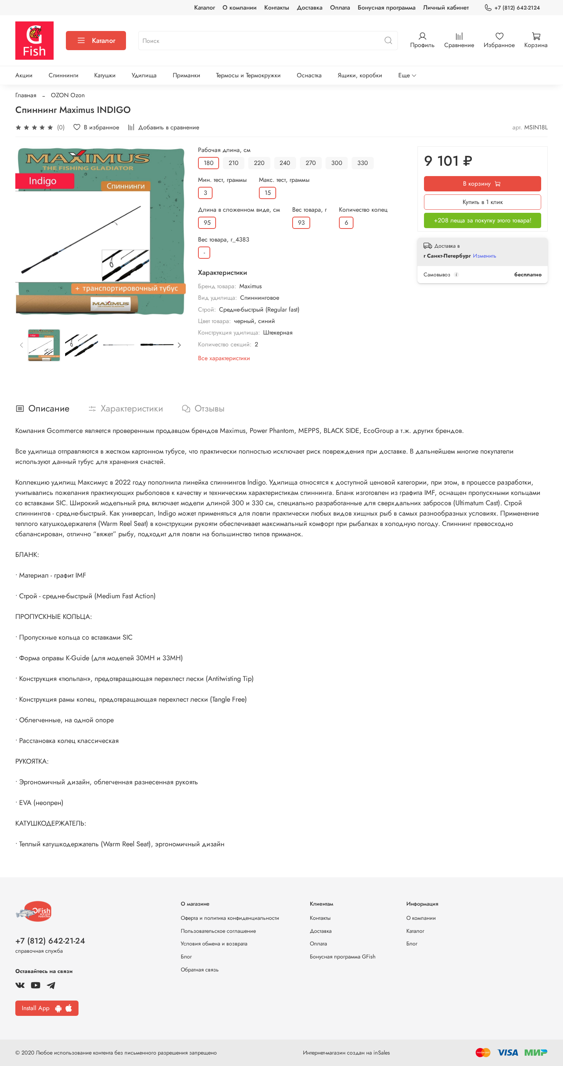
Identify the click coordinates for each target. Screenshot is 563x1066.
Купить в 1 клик (483, 202)
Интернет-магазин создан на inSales (346, 1052)
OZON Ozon (68, 95)
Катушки (105, 75)
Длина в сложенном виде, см (239, 209)
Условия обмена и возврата (214, 943)
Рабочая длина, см (224, 149)
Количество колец (363, 209)
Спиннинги (64, 75)
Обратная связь (200, 969)
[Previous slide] (27, 231)
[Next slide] (173, 231)
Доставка (309, 7)
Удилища (144, 75)
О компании (240, 7)
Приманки (186, 75)
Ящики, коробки (360, 75)
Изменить (484, 255)
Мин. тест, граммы (222, 179)
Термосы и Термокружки (248, 75)
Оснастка (309, 75)
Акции (24, 75)
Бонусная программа (387, 7)
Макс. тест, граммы (284, 179)
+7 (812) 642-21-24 (50, 941)
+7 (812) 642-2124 (517, 7)
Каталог (204, 7)
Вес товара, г (309, 209)
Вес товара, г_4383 (223, 239)
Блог (186, 956)
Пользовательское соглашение (218, 931)
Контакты (276, 7)
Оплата (340, 7)
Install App (38, 1008)
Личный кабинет (446, 7)
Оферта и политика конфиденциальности (230, 918)
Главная (25, 95)
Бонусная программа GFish (343, 956)
